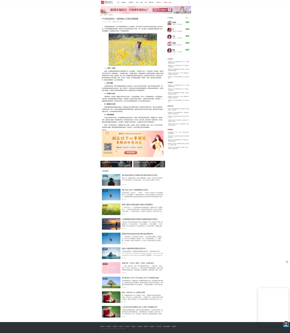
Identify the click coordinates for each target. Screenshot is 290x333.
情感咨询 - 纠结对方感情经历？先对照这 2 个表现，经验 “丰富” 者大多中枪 (178, 148)
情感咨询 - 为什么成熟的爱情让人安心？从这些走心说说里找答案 (178, 66)
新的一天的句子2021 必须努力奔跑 (133, 292)
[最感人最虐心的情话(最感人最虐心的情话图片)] (111, 209)
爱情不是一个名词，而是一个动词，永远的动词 (138, 263)
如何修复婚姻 (166, 326)
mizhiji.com (108, 328)
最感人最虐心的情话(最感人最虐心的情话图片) (137, 204)
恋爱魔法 (123, 2)
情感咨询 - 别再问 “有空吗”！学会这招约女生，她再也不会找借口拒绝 (178, 124)
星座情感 (115, 326)
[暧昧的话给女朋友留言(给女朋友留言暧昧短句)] (111, 238)
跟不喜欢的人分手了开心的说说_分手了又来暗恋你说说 (140, 278)
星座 (141, 2)
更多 (187, 17)
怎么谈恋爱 (158, 326)
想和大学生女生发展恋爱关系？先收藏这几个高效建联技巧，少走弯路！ (178, 109)
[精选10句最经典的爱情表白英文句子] (111, 253)
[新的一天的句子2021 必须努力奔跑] (111, 297)
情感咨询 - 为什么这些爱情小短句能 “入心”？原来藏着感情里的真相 (178, 62)
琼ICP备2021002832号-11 (118, 328)
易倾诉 (170, 2)
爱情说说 (114, 21)
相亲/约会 (170, 106)
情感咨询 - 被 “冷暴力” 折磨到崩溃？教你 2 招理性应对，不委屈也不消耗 (178, 144)
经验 (146, 2)
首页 (118, 2)
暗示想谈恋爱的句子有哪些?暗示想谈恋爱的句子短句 (139, 175)
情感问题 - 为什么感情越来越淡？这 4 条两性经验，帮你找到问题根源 (178, 140)
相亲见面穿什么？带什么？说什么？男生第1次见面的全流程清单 (178, 133)
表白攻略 (152, 326)
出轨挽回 (140, 326)
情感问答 (151, 2)
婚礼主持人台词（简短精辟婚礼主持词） (135, 190)
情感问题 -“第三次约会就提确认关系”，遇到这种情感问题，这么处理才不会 (178, 113)
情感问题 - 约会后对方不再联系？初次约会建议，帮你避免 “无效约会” (178, 121)
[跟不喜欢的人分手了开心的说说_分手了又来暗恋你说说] (111, 282)
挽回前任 (102, 326)
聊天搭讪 (109, 326)
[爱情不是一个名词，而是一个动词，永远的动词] (111, 268)
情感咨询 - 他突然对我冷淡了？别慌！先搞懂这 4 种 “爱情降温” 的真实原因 (178, 74)
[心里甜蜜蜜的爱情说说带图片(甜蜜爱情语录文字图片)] (111, 224)
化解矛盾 (174, 326)
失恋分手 (121, 326)
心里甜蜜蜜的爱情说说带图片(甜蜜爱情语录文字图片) (140, 219)
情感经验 (170, 129)
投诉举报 (123, 328)
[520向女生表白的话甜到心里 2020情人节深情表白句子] (111, 312)
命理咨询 (165, 2)
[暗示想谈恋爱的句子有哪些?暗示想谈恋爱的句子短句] (111, 180)
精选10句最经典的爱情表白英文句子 (134, 248)
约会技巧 (127, 326)
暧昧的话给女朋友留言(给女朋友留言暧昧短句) (137, 234)
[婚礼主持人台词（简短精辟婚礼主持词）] (111, 194)
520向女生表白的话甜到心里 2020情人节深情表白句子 (140, 307)
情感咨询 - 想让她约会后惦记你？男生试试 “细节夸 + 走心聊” (178, 117)
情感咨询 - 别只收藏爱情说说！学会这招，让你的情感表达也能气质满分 (178, 70)
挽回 (137, 2)
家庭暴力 (133, 326)
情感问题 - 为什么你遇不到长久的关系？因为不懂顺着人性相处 (178, 137)
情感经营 (131, 2)
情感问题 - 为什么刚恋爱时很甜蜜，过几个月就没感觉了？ (178, 77)
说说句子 (158, 2)
